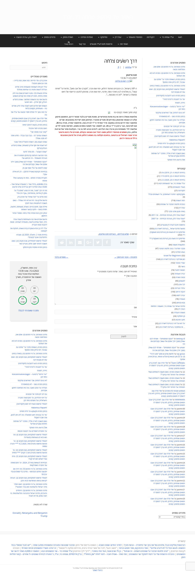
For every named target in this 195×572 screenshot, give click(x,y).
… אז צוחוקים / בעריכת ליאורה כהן (172, 327)
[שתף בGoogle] (89, 242)
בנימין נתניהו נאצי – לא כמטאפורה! (172, 116)
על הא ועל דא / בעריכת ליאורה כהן (172, 323)
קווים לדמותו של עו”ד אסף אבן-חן (35, 168)
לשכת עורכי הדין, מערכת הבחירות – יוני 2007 (168, 219)
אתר (135, 326)
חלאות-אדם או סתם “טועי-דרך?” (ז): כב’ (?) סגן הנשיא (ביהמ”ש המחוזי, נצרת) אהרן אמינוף (166, 356)
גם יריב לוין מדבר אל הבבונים (174, 126)
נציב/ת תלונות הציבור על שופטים (172, 204)
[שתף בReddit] (62, 242)
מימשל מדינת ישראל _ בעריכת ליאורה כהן (169, 229)
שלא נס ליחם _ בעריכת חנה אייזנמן (114, 234)
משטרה (182, 299)
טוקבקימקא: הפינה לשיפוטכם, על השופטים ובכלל (166, 194)
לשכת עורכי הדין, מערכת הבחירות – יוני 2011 (168, 215)
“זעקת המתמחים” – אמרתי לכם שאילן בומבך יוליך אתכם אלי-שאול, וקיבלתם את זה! (167, 341)
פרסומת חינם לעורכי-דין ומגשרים (173, 225)
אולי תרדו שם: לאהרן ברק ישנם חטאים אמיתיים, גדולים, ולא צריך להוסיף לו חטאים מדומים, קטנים (167, 366)
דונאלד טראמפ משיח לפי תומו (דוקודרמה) (170, 136)
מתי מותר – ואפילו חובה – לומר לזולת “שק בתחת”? (105, 554)
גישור (183, 266)
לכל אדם (182, 284)
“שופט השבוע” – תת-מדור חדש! (35, 152)
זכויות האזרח (180, 277)
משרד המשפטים (179, 187)
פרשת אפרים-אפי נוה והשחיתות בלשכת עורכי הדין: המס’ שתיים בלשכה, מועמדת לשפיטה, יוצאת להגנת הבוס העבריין (28, 222)
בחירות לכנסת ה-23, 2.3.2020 (173, 180)
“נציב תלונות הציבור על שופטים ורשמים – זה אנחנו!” (145, 551)
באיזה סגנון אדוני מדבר (176, 211)
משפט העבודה (179, 312)
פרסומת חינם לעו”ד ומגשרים (101, 44)
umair (182, 347)
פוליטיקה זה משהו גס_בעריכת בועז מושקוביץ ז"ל (167, 238)
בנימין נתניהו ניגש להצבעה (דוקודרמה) (170, 96)
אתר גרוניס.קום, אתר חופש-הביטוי (133, 548)
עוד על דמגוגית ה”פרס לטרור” (174, 99)
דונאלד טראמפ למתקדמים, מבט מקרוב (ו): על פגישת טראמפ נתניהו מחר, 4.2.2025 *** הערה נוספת (28, 444)
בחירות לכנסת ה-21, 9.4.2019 (173, 173)
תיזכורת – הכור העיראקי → (125, 257)
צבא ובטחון (181, 303)
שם (135, 307)
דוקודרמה (150, 37)
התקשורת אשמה (178, 245)
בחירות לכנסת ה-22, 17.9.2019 (173, 176)
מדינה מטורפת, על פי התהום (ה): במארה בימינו (167, 86)
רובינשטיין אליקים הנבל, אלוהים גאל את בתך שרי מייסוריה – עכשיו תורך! (154, 545)
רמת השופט (180, 200)
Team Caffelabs (178, 363)
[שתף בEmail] (80, 242)
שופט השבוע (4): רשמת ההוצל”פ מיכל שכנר (30, 142)
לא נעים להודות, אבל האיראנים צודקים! (170, 113)
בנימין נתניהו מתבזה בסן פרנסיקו (35, 247)
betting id (180, 339)
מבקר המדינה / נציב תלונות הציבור (172, 248)
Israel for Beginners (172, 256)
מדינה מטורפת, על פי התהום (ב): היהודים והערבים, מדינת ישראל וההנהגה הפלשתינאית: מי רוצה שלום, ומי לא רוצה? (28, 493)
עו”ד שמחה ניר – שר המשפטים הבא (56, 551)
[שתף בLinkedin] (71, 242)
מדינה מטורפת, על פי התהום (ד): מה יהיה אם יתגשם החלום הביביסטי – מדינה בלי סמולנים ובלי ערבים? (29, 471)
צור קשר (82, 44)
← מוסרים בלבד (61, 257)
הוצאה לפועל (180, 270)
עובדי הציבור (180, 263)
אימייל (134, 317)
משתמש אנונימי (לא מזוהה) (175, 391)
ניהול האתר (97, 570)
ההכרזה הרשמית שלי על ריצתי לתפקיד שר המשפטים (151, 554)
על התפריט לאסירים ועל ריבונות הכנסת (32, 431)
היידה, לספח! (180, 103)
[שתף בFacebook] (107, 242)
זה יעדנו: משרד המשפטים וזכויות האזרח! (39, 548)
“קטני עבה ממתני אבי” (38, 132)
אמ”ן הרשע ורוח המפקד (176, 160)
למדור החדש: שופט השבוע (110, 545)
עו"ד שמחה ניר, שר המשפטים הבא (172, 183)
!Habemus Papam (177, 140)
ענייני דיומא (181, 295)
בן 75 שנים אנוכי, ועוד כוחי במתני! (106, 551)
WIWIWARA (180, 400)
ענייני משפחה (180, 274)
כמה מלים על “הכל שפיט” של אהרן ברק (32, 197)
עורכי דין (182, 208)
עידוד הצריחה (180, 288)
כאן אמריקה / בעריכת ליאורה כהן (173, 259)
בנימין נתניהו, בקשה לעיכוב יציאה (34, 125)
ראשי (180, 37)
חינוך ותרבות (180, 320)
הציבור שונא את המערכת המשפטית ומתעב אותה (54, 545)
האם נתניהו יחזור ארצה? (38, 128)
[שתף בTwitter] (98, 242)
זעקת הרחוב (180, 292)
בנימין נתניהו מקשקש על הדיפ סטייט (171, 143)
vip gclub (181, 354)
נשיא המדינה (180, 252)
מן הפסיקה (181, 316)
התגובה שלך (130, 276)
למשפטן (182, 281)
